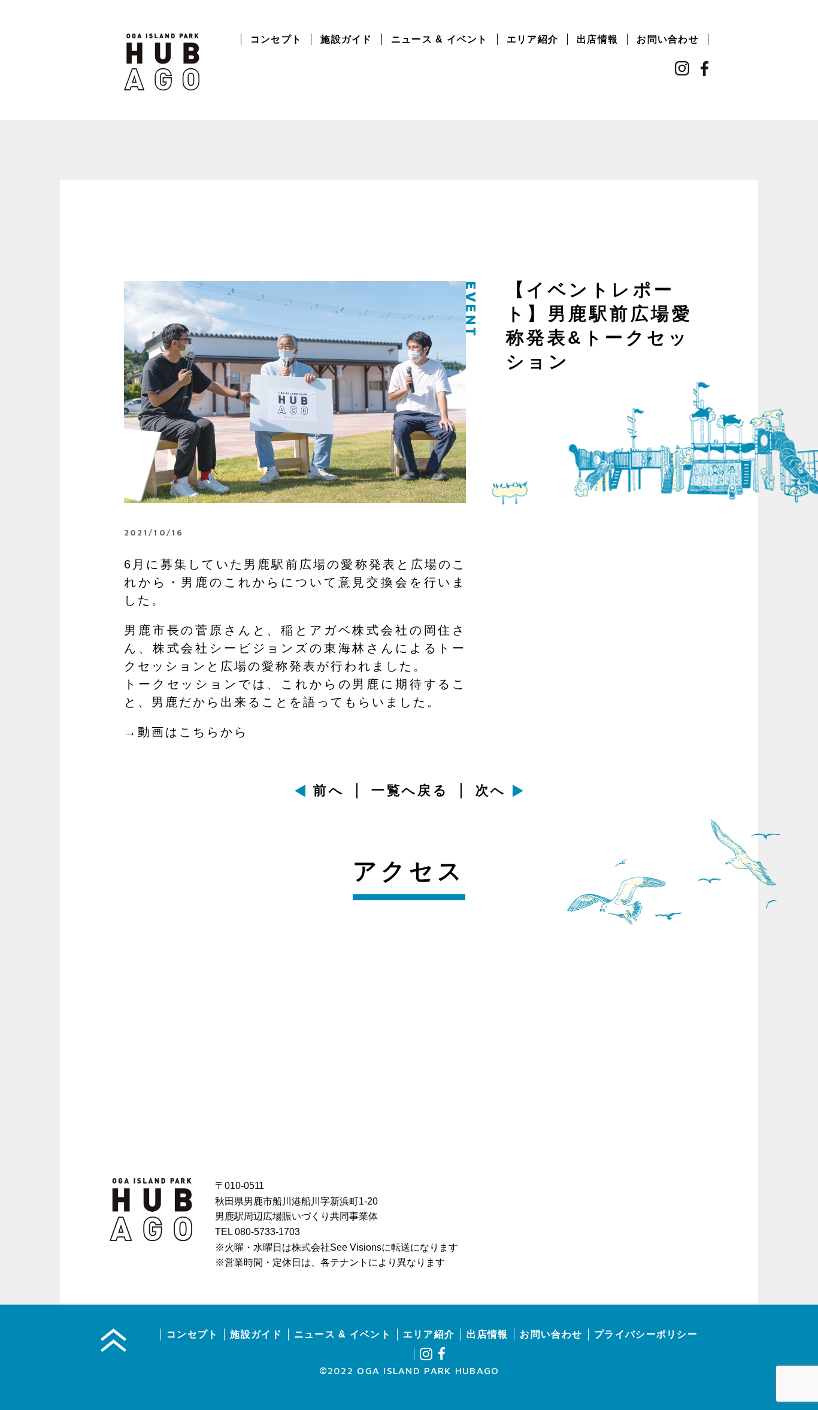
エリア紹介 (532, 39)
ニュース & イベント (439, 39)
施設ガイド (346, 39)
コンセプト (276, 39)
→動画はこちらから (186, 732)
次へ (491, 790)
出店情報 (597, 39)
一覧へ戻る (410, 790)
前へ (328, 790)
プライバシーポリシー (646, 1334)
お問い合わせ (668, 39)
